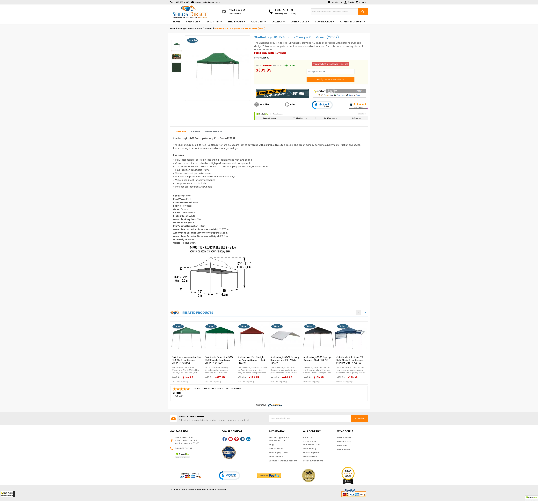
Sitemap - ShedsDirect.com (283, 460)
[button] (8, 494)
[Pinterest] (236, 439)
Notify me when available (330, 79)
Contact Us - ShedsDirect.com (311, 443)
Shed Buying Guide (278, 452)
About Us (307, 437)
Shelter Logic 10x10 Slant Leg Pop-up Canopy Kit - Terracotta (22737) (219, 360)
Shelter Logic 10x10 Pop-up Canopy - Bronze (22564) (284, 358)
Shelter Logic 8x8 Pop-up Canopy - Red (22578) (316, 358)
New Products (276, 448)
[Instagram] (242, 439)
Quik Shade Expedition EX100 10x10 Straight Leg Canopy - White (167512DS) (252, 360)
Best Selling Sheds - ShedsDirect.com (279, 439)
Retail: (259, 65)
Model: (258, 57)
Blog (271, 444)
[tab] (181, 131)
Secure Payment (311, 452)
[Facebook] (224, 439)
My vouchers (343, 449)
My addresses (344, 437)
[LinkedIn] (248, 439)
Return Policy (309, 448)
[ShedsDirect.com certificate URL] (269, 405)
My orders (342, 445)
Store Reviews (310, 456)
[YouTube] (230, 439)
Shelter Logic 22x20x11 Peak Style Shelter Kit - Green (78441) (185, 360)
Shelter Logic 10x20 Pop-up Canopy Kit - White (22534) (350, 358)
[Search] (363, 11)
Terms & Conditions (313, 460)
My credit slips (344, 441)
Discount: (278, 65)
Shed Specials (276, 456)
